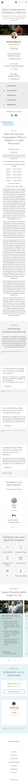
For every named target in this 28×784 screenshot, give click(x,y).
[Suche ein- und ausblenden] (19, 2)
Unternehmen (14, 765)
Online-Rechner (14, 769)
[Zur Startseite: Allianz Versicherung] (2, 2)
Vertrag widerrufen (13, 741)
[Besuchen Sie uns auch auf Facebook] (16, 115)
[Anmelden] (23, 2)
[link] (9, 95)
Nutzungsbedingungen (14, 762)
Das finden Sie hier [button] (6, 122)
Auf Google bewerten (14, 691)
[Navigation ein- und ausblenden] (26, 2)
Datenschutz (14, 755)
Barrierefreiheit (14, 758)
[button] (14, 35)
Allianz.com (14, 772)
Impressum (14, 751)
